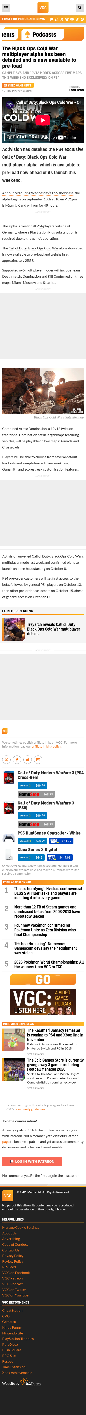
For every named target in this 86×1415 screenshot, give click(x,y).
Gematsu (9, 1321)
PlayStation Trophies (18, 1338)
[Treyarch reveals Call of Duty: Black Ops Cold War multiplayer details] (13, 629)
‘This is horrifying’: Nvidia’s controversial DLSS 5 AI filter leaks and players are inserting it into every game (48, 893)
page (5, 1141)
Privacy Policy (12, 1255)
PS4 (40, 226)
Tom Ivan (76, 90)
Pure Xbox (10, 1344)
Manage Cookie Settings (20, 1227)
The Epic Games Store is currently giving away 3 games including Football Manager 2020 (55, 1065)
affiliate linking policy (46, 746)
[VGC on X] (62, 19)
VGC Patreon (12, 1278)
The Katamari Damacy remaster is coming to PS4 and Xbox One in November (55, 1035)
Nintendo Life (12, 1333)
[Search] (80, 8)
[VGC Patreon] (51, 19)
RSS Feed (9, 1267)
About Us (9, 1233)
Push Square (11, 1350)
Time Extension (14, 1367)
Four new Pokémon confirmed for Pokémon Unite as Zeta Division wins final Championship (45, 930)
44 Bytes (30, 1381)
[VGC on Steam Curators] (82, 19)
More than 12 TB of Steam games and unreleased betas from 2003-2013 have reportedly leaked (47, 911)
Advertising (11, 1238)
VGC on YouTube (15, 1295)
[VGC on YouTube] (72, 19)
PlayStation (39, 232)
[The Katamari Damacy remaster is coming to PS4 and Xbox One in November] (13, 1040)
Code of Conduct (15, 1244)
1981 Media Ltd (30, 1192)
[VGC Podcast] (56, 19)
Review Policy (12, 1261)
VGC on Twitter (14, 1289)
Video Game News (19, 85)
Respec (7, 1361)
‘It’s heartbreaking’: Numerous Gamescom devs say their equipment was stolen (45, 948)
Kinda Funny (12, 1327)
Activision (9, 556)
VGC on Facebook (16, 1272)
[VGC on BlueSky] (67, 19)
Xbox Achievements (17, 1372)
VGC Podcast (12, 1284)
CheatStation (12, 1310)
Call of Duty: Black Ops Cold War (33, 248)
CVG (6, 1316)
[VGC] (43, 7)
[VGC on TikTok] (77, 19)
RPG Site (9, 1355)
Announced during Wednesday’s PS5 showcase (37, 193)
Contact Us (10, 1250)
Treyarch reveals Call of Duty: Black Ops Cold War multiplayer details (53, 629)
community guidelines (30, 1109)
